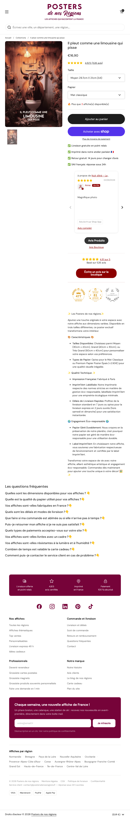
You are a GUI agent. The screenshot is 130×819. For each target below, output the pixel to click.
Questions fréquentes (79, 641)
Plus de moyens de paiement (96, 139)
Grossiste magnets (19, 678)
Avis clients (73, 672)
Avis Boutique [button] (96, 247)
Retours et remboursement (81, 635)
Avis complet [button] (85, 228)
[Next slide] (122, 207)
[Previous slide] (70, 207)
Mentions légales (50, 781)
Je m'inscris (104, 723)
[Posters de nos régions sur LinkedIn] (65, 606)
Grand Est (14, 766)
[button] (121, 11)
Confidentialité (98, 781)
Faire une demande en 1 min (24, 688)
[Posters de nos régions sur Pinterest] (78, 606)
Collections (21, 38)
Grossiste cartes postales (23, 672)
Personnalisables (18, 641)
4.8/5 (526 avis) (94, 63)
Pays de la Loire (47, 756)
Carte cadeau (74, 683)
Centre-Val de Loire (77, 766)
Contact (71, 646)
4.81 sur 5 (105, 259)
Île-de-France (55, 766)
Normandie (15, 756)
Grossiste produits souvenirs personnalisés (32, 683)
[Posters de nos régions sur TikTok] (91, 606)
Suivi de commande (78, 630)
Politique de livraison (78, 781)
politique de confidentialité (62, 731)
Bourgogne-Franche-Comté (99, 761)
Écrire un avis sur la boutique (96, 273)
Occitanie (90, 756)
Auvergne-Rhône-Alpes (68, 761)
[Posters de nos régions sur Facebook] (39, 606)
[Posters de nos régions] (64, 11)
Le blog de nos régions (79, 678)
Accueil (8, 38)
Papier (71, 87)
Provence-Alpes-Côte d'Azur (24, 761)
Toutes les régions (19, 625)
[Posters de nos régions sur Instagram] (52, 606)
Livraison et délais (76, 625)
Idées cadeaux (17, 651)
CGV (63, 781)
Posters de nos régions (43, 814)
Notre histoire (74, 667)
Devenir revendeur (19, 667)
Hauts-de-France (34, 766)
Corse (47, 761)
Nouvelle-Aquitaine (70, 756)
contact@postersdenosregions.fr (40, 785)
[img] (85, 180)
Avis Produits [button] (96, 240)
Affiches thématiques (20, 630)
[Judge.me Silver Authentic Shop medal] (112, 294)
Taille (71, 70)
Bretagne (30, 756)
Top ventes (15, 635)
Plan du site (73, 688)
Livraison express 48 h (21, 646)
